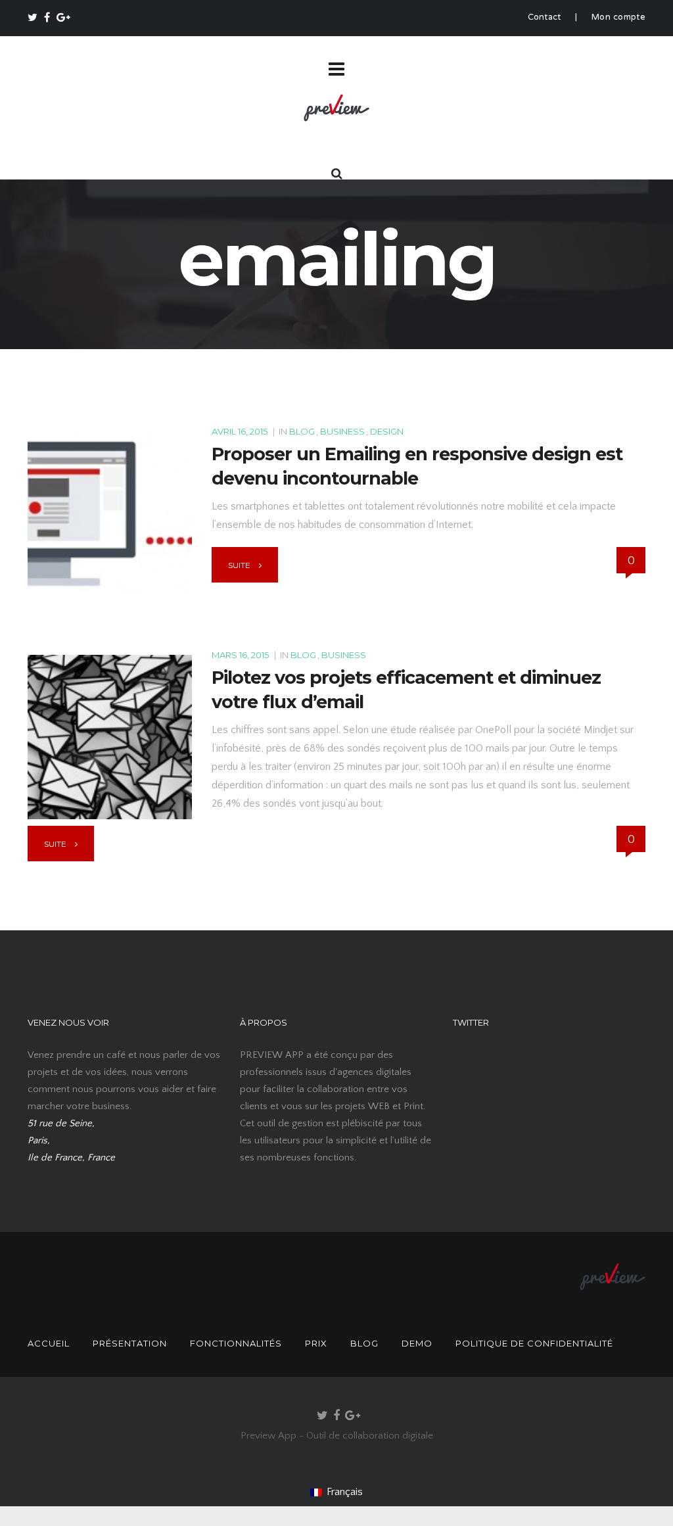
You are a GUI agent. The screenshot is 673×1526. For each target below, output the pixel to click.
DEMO (417, 1343)
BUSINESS (342, 431)
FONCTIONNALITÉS (236, 1343)
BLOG (302, 431)
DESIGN (387, 431)
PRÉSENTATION (130, 1343)
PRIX (316, 1343)
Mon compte (618, 18)
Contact (544, 18)
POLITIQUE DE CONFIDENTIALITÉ (534, 1343)
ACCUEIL (49, 1343)
